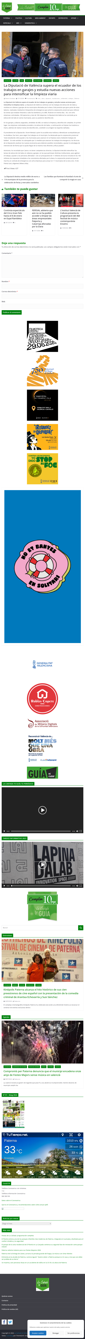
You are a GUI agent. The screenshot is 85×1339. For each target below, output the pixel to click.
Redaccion (17, 1001)
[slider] (41, 885)
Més (17, 23)
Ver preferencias (73, 1333)
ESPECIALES (28, 80)
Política (18, 18)
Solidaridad (47, 80)
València (55, 80)
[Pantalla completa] (81, 831)
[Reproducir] (4, 831)
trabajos (70, 98)
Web (3, 301)
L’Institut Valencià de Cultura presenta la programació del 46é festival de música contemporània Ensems (70, 217)
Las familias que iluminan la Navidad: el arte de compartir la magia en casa (62, 178)
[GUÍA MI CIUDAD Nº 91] (14, 1100)
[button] (11, 18)
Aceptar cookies (38, 1333)
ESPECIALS (7, 23)
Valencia (76, 98)
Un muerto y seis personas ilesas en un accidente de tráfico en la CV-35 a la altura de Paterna (34, 1263)
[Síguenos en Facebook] (4, 1322)
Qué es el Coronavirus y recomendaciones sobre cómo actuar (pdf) (25, 1205)
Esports (52, 18)
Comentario (7, 253)
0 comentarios (31, 98)
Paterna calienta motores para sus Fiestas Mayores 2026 (21, 1250)
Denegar (56, 1333)
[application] (42, 810)
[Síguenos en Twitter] (10, 1322)
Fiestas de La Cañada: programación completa (18, 1236)
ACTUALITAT (7, 80)
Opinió (73, 18)
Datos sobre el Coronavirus (11, 1200)
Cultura (28, 18)
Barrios (15, 985)
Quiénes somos (7, 1296)
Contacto (5, 1300)
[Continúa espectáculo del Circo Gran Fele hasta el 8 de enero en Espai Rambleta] (14, 195)
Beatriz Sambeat (10, 98)
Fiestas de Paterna (34, 1066)
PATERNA (6, 18)
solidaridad (64, 98)
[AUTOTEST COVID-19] (13, 1209)
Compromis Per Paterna (19, 1066)
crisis (38, 98)
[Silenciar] (77, 831)
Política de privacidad (9, 1305)
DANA (21, 80)
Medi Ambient (40, 18)
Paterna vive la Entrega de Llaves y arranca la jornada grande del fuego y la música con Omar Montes (37, 1254)
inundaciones (56, 98)
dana (43, 98)
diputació (48, 98)
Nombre (6, 281)
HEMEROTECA (30, 23)
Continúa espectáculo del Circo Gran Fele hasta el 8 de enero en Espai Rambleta (14, 214)
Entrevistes (63, 18)
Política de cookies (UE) (10, 1309)
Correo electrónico (10, 291)
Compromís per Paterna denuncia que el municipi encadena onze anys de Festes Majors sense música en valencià (42, 1073)
